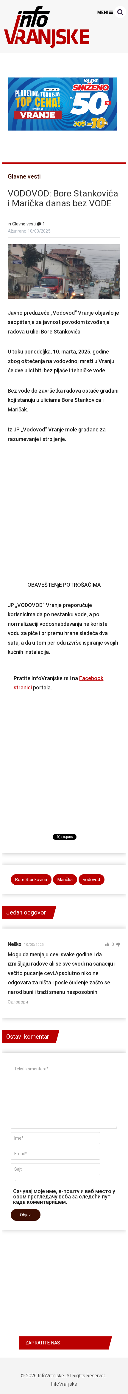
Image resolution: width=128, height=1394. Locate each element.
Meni (103, 12)
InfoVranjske (51, 1375)
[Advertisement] (64, 512)
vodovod (91, 879)
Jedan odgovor (26, 912)
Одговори (18, 1002)
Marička (65, 879)
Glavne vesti (24, 176)
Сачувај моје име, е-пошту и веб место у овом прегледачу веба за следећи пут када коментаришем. (64, 1196)
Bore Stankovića (31, 879)
